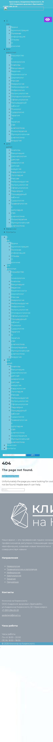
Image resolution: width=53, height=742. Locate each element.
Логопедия (17, 175)
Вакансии (11, 229)
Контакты (11, 232)
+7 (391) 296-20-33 (10, 610)
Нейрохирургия (19, 87)
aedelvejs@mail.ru (11, 615)
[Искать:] (13, 490)
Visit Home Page (10, 476)
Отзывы (15, 40)
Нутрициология (19, 93)
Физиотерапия (19, 131)
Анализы (15, 65)
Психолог (16, 109)
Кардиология (18, 172)
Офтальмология (19, 100)
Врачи (14, 27)
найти (33, 455)
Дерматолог (17, 77)
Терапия (15, 115)
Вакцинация (17, 68)
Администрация (20, 30)
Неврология (17, 84)
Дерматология (19, 156)
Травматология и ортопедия (22, 569)
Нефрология (18, 90)
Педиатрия (17, 191)
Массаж (15, 81)
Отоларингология (20, 96)
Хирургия (16, 140)
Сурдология (17, 112)
